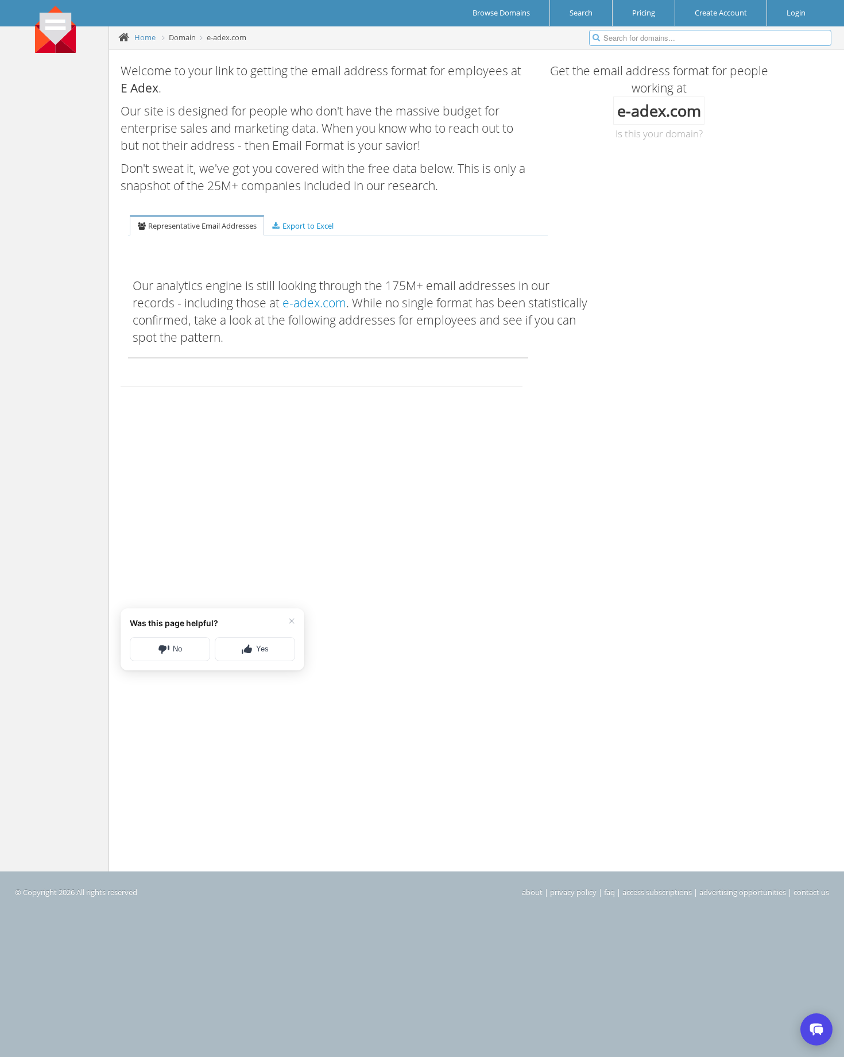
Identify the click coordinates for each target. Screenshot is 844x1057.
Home (145, 37)
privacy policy (573, 892)
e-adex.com (314, 303)
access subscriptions (657, 892)
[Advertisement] (59, 236)
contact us (811, 892)
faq (609, 892)
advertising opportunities (742, 892)
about (532, 892)
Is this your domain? (659, 133)
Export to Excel (307, 226)
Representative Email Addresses (201, 226)
